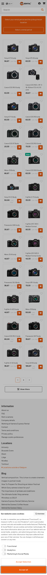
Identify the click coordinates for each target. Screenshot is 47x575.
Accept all (23, 570)
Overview (40, 514)
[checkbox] (9, 546)
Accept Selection (23, 562)
